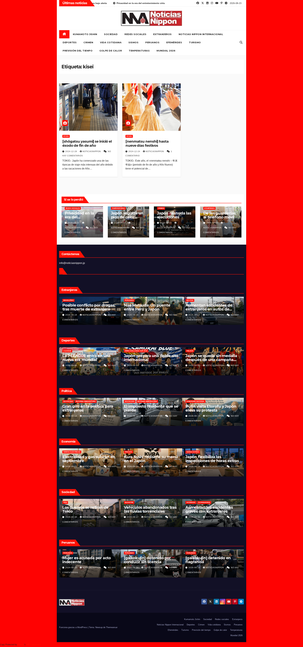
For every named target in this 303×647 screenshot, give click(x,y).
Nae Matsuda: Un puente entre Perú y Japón (208, 307)
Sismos (133, 42)
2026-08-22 (74, 223)
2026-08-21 (71, 466)
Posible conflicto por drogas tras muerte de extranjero (150, 307)
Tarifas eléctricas (133, 452)
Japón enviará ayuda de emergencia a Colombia (84, 408)
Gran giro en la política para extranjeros (149, 408)
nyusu (66, 136)
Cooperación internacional (87, 401)
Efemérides (174, 42)
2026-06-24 (194, 567)
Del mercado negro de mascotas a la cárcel (83, 307)
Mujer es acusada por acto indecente (148, 560)
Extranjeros (162, 34)
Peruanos (152, 42)
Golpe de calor (110, 50)
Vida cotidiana (111, 42)
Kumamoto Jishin (85, 34)
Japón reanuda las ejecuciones (174, 215)
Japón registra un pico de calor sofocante (127, 217)
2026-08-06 (133, 365)
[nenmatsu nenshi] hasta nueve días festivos (147, 143)
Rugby (83, 351)
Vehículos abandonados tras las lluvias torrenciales (211, 509)
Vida (127, 502)
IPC (64, 452)
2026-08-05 (194, 365)
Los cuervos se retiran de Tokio (147, 509)
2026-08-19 (133, 517)
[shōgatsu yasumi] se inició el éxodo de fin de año (87, 143)
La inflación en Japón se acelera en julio (84, 458)
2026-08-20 (71, 315)
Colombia (67, 401)
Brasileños (130, 300)
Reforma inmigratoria (147, 401)
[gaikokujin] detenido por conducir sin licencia (208, 560)
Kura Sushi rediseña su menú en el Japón (212, 458)
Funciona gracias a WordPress (73, 627)
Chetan (21, 644)
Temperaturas (139, 50)
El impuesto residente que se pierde (212, 408)
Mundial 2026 (166, 50)
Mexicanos (68, 300)
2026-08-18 (133, 315)
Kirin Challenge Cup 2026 (197, 351)
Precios (190, 452)
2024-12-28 (71, 151)
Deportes (70, 42)
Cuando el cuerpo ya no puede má (84, 357)
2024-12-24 (134, 151)
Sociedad (111, 34)
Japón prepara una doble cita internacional (212, 357)
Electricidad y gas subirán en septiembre (150, 458)
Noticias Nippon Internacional (201, 34)
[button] (241, 42)
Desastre (190, 502)
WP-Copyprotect (33, 644)
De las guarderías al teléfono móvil (219, 215)
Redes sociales (135, 34)
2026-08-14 (133, 416)
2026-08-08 (71, 365)
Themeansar (111, 627)
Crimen (88, 42)
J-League (129, 351)
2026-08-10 (133, 567)
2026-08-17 (71, 416)
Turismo (195, 42)
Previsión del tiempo (77, 50)
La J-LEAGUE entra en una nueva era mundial (148, 357)
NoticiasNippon (92, 151)
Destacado (130, 401)
